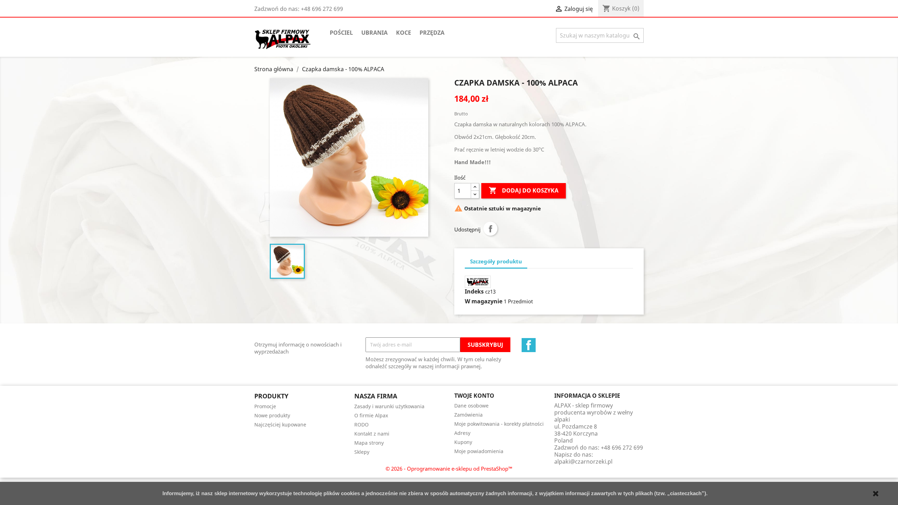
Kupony (463, 442)
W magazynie (483, 301)
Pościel (341, 32)
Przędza (432, 32)
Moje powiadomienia (478, 451)
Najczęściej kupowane (280, 424)
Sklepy (361, 452)
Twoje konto (474, 395)
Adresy (462, 433)
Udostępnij (490, 229)
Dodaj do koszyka (523, 190)
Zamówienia (468, 414)
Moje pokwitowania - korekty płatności (499, 423)
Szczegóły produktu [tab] (496, 261)
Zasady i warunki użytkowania (389, 406)
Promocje (265, 406)
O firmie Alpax (371, 415)
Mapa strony (369, 442)
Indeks (474, 291)
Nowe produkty (272, 415)
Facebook (529, 345)
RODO (361, 424)
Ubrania (374, 32)
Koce (403, 32)
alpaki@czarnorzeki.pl (583, 461)
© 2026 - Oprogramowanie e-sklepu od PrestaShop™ (449, 468)
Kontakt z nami (371, 433)
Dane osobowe (471, 405)
